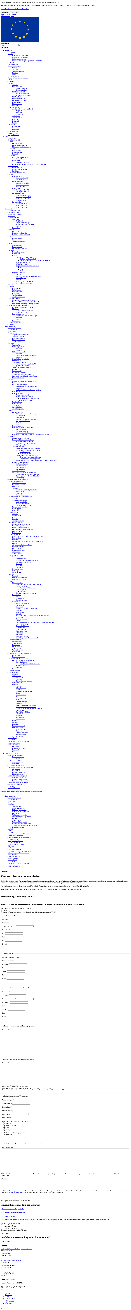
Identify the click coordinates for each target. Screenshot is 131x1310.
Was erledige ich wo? (14, 328)
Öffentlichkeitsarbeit (22, 732)
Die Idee (18, 274)
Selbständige (16, 770)
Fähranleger (19, 667)
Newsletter (11, 81)
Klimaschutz (16, 228)
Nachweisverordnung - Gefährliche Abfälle (29, 708)
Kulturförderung (17, 238)
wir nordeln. (12, 52)
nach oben (12, 1288)
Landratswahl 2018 (22, 179)
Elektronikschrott (21, 695)
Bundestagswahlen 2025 (23, 195)
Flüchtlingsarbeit (17, 102)
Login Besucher (13, 133)
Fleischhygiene (16, 509)
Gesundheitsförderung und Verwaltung (24, 472)
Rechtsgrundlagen (17, 143)
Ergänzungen (6, 1086)
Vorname (5, 923)
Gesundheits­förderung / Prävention (19, 479)
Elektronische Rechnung (19, 577)
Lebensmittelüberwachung (20, 507)
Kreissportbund (17, 247)
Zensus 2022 (12, 124)
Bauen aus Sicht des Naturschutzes (26, 608)
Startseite (3, 791)
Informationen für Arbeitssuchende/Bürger (21, 767)
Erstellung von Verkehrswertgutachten (27, 560)
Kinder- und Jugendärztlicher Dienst (23, 440)
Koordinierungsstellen (19, 526)
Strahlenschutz (20, 469)
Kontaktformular (13, 131)
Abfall (18, 596)
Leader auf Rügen (21, 312)
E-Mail (4, 944)
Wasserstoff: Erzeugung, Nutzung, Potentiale (25, 303)
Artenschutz (19, 607)
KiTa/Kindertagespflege (19, 384)
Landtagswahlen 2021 (23, 190)
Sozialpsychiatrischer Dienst (20, 438)
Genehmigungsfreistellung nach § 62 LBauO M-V (27, 541)
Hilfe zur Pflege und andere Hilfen (22, 428)
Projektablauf (16, 293)
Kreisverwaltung (10, 326)
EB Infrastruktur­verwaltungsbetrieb (23, 660)
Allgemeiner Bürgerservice (20, 334)
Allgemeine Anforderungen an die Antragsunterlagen (28, 536)
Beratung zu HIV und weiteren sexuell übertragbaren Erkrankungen (36, 460)
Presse (10, 79)
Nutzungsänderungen (18, 550)
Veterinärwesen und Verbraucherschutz (20, 496)
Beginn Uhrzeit (7, 1110)
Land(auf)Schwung (18, 314)
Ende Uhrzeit (6, 1117)
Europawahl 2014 (21, 207)
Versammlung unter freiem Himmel (21, 908)
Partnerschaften (13, 166)
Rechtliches (15, 129)
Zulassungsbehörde (18, 336)
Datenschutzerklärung (22, 162)
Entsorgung (15, 684)
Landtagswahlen (17, 188)
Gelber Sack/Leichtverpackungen (26, 700)
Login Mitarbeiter (13, 135)
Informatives (16, 645)
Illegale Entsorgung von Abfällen (26, 705)
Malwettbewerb (17, 683)
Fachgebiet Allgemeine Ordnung (11, 1260)
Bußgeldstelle (16, 360)
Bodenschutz (20, 598)
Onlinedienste (12, 331)
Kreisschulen (16, 655)
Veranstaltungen (13, 64)
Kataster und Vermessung (16, 555)
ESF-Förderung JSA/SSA (24, 400)
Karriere (10, 54)
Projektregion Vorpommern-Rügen (26, 316)
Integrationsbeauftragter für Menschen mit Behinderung (29, 164)
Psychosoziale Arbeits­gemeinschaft (26, 490)
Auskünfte (19, 564)
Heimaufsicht (16, 369)
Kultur (10, 236)
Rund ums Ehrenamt (18, 92)
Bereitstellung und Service (24, 691)
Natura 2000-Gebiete (22, 626)
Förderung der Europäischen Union (19, 741)
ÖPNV (10, 285)
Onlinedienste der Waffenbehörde (26, 355)
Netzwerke (19, 493)
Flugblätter (7, 1131)
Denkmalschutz (17, 548)
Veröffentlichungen (18, 295)
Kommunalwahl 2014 (22, 186)
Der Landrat (12, 138)
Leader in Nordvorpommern (24, 310)
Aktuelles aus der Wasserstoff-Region (23, 300)
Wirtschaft (11, 250)
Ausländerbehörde (14, 512)
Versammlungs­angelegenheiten (21, 367)
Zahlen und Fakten (14, 212)
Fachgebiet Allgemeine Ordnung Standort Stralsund (16, 1249)
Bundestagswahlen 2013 (23, 200)
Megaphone (7, 1123)
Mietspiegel (19, 565)
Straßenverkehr (16, 371)
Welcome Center (13, 105)
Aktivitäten (19, 112)
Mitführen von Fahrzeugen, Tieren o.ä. (16, 1133)
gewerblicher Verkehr (22, 366)
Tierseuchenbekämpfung (19, 500)
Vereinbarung (20, 114)
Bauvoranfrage (16, 538)
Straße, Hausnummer (9, 926)
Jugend (10, 379)
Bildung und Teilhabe (18, 340)
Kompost (15, 720)
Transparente (8, 1129)
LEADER (15, 309)
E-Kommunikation (14, 670)
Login (6, 1300)
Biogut (18, 693)
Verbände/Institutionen (19, 71)
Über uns (11, 786)
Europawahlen (16, 202)
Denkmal (11, 229)
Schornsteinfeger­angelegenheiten (22, 374)
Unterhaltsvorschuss (18, 383)
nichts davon (8, 1135)
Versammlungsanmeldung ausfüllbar (13, 1212)
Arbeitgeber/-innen (18, 521)
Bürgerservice (12, 333)
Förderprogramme (17, 393)
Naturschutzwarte (21, 631)
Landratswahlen (17, 176)
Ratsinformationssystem (19, 145)
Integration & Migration (15, 522)
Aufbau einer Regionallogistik (25, 257)
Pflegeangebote (20, 415)
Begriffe (18, 422)
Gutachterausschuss (18, 557)
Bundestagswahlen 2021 (23, 197)
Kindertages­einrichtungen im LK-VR (27, 386)
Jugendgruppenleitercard (23, 95)
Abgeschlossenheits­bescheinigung (22, 545)
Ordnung (11, 343)
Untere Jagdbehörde (18, 347)
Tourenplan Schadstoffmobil (24, 681)
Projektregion (20, 221)
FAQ (13, 517)
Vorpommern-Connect (23, 262)
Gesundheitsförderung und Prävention (27, 474)
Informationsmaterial (18, 726)
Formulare (19, 350)
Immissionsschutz (21, 600)
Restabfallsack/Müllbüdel (23, 712)
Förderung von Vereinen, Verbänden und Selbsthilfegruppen (30, 434)
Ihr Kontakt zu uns (14, 788)
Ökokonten (19, 633)
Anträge (18, 279)
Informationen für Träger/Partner (18, 782)
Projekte (14, 255)
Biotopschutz (20, 612)
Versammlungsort (8, 1100)
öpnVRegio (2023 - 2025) (28, 259)
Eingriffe (18, 614)
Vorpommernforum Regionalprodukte (27, 266)
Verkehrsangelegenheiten (19, 362)
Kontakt (14, 123)
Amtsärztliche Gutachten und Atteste (27, 455)
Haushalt (15, 154)
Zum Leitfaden (5, 1241)
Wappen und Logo (14, 210)
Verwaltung (15, 69)
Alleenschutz (20, 605)
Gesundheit (11, 436)
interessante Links (17, 569)
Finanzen (11, 574)
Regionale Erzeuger (14, 322)
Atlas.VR (11, 324)
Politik (7, 136)
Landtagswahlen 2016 (23, 191)
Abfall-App (19, 677)
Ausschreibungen (13, 76)
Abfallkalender (20, 679)
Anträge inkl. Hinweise (15, 760)
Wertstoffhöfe (20, 717)
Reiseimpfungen (25, 452)
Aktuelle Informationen (19, 483)
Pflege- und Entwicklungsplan (25, 224)
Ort (3, 933)
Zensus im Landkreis (18, 128)
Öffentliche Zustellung (15, 784)
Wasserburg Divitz (21, 264)
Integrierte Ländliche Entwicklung (22, 307)
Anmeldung (5, 908)
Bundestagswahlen (18, 193)
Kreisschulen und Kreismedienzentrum (20, 653)
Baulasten (15, 543)
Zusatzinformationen (18, 297)
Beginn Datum (7, 1107)
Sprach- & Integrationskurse (20, 527)
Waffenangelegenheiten (19, 352)
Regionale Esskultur (18, 272)
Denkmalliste (16, 231)
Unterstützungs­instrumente (20, 781)
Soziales (10, 410)
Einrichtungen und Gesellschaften (18, 658)
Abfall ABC (19, 686)
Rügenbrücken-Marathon (20, 248)
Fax (3, 940)
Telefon (4, 937)
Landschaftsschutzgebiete (24, 624)
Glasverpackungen (21, 701)
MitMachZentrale (17, 97)
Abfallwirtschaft (13, 672)
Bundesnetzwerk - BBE (19, 100)
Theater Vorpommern (18, 241)
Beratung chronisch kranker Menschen (28, 476)
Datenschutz (16, 160)
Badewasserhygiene (22, 464)
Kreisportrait (8, 209)
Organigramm (12, 669)
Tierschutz (15, 498)
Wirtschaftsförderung (14, 639)
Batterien (19, 689)
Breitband (15, 73)
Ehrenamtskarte (17, 104)
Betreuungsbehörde (18, 426)
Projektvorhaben (17, 288)
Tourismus (11, 216)
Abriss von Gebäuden (22, 603)
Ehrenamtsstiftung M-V (19, 98)
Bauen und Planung (14, 534)
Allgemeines (16, 769)
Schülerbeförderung (14, 745)
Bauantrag (15, 540)
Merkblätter (15, 764)
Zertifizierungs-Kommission (24, 281)
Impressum (8, 1293)
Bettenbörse (15, 486)
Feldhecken (19, 617)
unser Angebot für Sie (19, 777)
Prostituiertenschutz (18, 378)
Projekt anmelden (21, 88)
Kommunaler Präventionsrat (16, 173)
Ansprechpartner (21, 734)
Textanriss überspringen (8, 1216)
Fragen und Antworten (23, 421)
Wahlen (14, 74)
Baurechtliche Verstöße (19, 546)
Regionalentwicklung (22, 223)
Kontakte (19, 424)
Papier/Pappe (20, 710)
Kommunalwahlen (17, 181)
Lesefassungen (16, 150)
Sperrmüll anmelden (18, 736)
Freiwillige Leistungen (19, 748)
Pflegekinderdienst (17, 403)
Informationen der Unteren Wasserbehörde (29, 584)
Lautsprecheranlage (10, 1125)
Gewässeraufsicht (21, 586)
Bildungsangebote (17, 774)
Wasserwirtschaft (17, 583)
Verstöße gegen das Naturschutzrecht (27, 638)
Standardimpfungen (26, 453)
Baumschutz (20, 610)
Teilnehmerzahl (7, 1103)
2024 (21, 269)
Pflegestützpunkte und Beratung (25, 414)
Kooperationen (16, 254)
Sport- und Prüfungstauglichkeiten (30, 457)
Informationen (16, 126)
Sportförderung (16, 245)
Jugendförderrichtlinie (22, 395)
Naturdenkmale (20, 627)
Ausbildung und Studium (20, 57)
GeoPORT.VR (16, 572)
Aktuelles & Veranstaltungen (21, 524)
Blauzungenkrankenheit (23, 503)
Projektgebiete (16, 290)
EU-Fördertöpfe (17, 646)
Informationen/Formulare (19, 233)
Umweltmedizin (21, 467)
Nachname (6, 919)
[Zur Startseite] (10, 14)
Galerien (14, 240)
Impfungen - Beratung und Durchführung (28, 450)
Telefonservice (16, 341)
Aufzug (5, 910)
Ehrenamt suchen (21, 90)
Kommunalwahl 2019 (22, 185)
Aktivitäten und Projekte (19, 169)
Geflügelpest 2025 (21, 502)
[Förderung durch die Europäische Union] (20, 41)
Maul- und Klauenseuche (23, 505)
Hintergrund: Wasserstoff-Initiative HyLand (25, 302)
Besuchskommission (22, 495)
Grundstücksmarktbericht (23, 562)
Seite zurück (4, 1288)
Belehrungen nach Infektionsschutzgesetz (28, 448)
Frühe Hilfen (16, 391)
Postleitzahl (6, 930)
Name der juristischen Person (11, 957)
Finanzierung (20, 417)
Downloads (15, 121)
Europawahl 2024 (21, 204)
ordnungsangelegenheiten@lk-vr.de (19, 1192)
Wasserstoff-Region (14, 298)
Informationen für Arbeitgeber (17, 776)
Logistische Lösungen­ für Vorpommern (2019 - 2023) (36, 260)
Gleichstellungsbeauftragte (20, 157)
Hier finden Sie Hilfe (18, 484)
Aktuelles (11, 62)
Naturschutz (16, 602)
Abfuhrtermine (16, 676)
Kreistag (14, 67)
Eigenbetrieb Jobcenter (11, 753)
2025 (21, 267)
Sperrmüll (19, 715)
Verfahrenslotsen (17, 405)
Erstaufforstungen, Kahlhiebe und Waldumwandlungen (32, 615)
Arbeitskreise (20, 491)
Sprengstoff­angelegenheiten (20, 359)
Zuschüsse (15, 171)
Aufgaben (19, 348)
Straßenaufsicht (17, 553)
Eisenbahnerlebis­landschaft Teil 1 (30, 664)
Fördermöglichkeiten (22, 93)
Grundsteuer (20, 567)
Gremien (15, 488)
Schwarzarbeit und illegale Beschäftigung (24, 376)
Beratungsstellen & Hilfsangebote (22, 529)
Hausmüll (19, 703)
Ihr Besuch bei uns (10, 1298)
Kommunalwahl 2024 (22, 183)
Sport (10, 243)
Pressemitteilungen (18, 757)
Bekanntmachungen (14, 66)
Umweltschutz (16, 595)
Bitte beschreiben (8, 1030)
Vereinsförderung (17, 650)
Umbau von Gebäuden (23, 636)
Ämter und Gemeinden (15, 214)
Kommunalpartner (17, 167)
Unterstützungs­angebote (19, 772)
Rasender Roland (21, 662)
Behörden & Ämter (18, 531)
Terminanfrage (16, 345)
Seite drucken (21, 1288)
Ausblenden (5, 12)
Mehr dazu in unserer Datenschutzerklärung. (15, 9)
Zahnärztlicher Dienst (18, 471)
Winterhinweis (20, 719)
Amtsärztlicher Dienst (18, 446)
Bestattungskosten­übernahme (25, 433)
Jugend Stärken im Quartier (24, 397)
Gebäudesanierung (21, 619)
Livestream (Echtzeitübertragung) (22, 147)
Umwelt (10, 581)
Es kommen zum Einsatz (10, 1121)
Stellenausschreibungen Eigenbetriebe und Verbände (28, 61)
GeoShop (15, 571)
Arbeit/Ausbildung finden (16, 765)
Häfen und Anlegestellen (19, 372)
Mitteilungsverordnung (19, 579)
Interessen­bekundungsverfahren (18, 78)
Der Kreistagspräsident (15, 140)
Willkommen (8, 50)
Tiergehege (19, 634)
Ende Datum (6, 1114)
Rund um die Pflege (18, 412)
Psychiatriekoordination (15, 481)
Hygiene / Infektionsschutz (20, 462)
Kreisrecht (11, 148)
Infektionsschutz (21, 465)
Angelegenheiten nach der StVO (26, 364)
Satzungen (19, 731)
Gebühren (15, 722)
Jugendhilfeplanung (18, 409)
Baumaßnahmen (17, 291)
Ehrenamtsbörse (17, 86)
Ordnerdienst (24, 1121)
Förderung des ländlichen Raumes (18, 305)
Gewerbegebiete (17, 641)
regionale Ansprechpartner (20, 779)
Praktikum (15, 510)
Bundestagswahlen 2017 (23, 198)
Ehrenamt (11, 83)
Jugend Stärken (17, 407)
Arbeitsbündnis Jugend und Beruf (22, 109)
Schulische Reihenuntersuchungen (26, 443)
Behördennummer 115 (15, 329)
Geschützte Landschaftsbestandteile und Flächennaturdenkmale (35, 622)
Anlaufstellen (16, 116)
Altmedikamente (21, 688)
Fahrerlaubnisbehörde (18, 338)
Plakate (6, 1127)
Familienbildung (17, 402)
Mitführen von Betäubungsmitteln (30, 459)
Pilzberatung (20, 477)
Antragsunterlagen (17, 762)
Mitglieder (19, 111)
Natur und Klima (13, 217)
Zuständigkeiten (21, 729)
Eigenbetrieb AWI (17, 727)
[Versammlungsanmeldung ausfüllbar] (12, 1209)
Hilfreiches (15, 119)
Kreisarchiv (11, 739)
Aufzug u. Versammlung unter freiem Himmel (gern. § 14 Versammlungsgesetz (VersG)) (29, 912)
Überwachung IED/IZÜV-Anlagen (26, 593)
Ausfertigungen (17, 152)
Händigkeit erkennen (22, 445)
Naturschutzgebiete (22, 629)
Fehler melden (9, 1303)
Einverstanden (14, 12)
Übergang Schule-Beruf (15, 107)
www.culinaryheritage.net (24, 283)
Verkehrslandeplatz (22, 665)
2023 (21, 271)
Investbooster (16, 321)
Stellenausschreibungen (19, 59)
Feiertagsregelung (21, 698)
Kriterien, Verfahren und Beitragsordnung (28, 276)
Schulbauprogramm (14, 743)
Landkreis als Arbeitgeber (20, 55)
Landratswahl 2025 (22, 178)
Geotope (18, 620)
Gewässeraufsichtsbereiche (28, 588)
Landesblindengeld (22, 431)
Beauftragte (11, 155)
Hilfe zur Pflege (21, 429)
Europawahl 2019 (21, 205)
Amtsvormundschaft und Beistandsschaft (24, 381)
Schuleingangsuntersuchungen (25, 441)
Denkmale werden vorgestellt (21, 235)
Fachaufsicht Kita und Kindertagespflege (28, 390)
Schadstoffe (19, 714)
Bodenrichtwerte (21, 558)
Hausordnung (12, 738)
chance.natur (16, 219)
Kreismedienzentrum (18, 657)
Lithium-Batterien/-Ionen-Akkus (26, 707)
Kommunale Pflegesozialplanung (26, 419)
